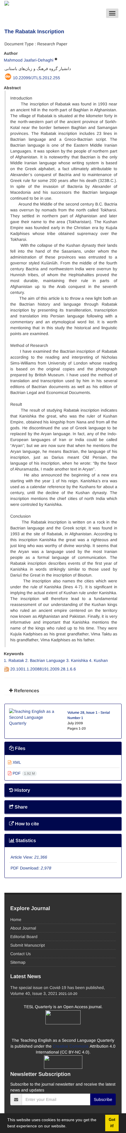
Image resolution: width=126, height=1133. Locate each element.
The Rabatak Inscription (34, 31)
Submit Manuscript (27, 945)
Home (15, 919)
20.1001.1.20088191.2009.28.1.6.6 (43, 669)
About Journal (23, 928)
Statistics (25, 840)
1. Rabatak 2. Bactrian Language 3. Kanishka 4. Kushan (56, 660)
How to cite (26, 823)
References (26, 690)
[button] (68, 1127)
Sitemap (17, 962)
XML (16, 762)
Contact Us (20, 953)
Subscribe (103, 1099)
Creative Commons (71, 1046)
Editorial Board (24, 936)
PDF (23, 773)
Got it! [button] (112, 1123)
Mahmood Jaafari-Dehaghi (28, 60)
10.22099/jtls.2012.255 (36, 77)
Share (20, 806)
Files (19, 748)
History (21, 790)
